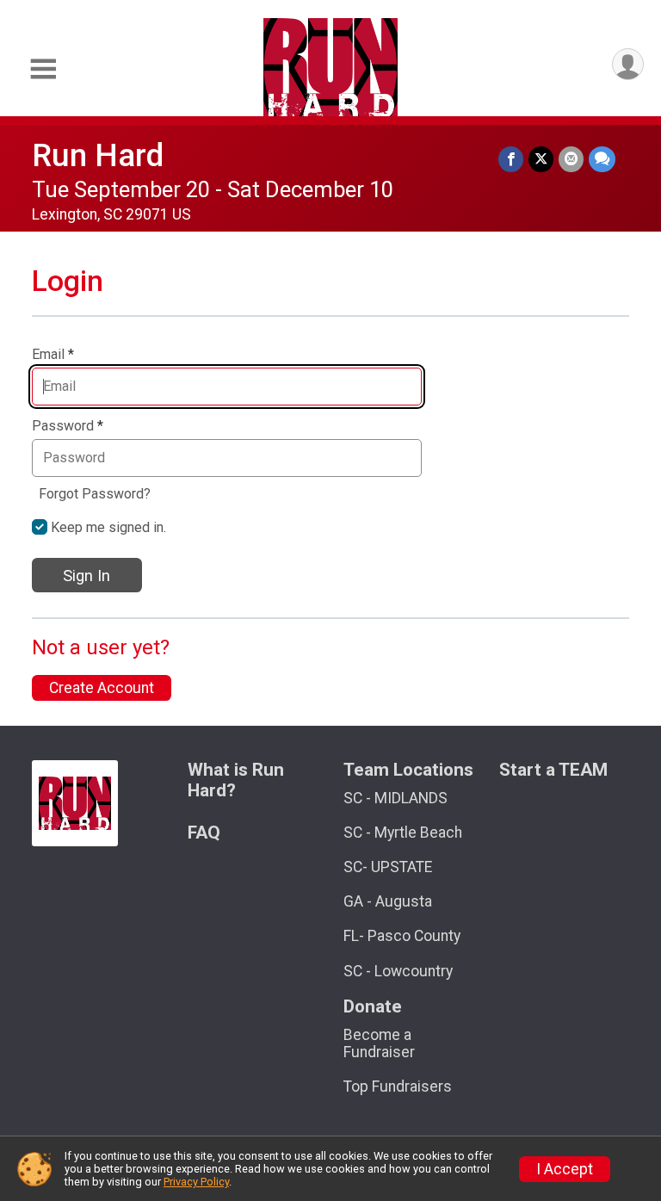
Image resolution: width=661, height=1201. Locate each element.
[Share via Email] (571, 158)
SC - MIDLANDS (395, 798)
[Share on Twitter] (540, 158)
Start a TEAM (553, 770)
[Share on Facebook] (510, 158)
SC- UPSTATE (387, 867)
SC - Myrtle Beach (402, 832)
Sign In (86, 575)
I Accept (564, 1169)
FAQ (204, 833)
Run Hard (98, 155)
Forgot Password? (95, 494)
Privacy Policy (196, 1181)
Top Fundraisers (397, 1086)
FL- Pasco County (401, 935)
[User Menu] (628, 64)
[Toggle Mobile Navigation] (43, 69)
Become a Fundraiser (379, 1043)
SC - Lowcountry (398, 971)
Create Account (101, 687)
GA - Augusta (387, 901)
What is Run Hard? (236, 780)
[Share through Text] (602, 158)
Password (67, 426)
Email (53, 354)
